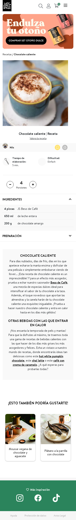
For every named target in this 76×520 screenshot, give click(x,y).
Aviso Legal (60, 515)
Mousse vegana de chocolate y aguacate (20, 452)
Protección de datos (35, 515)
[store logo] (7, 6)
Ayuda (13, 515)
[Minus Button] (10, 184)
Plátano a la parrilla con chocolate (55, 452)
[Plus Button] (32, 184)
